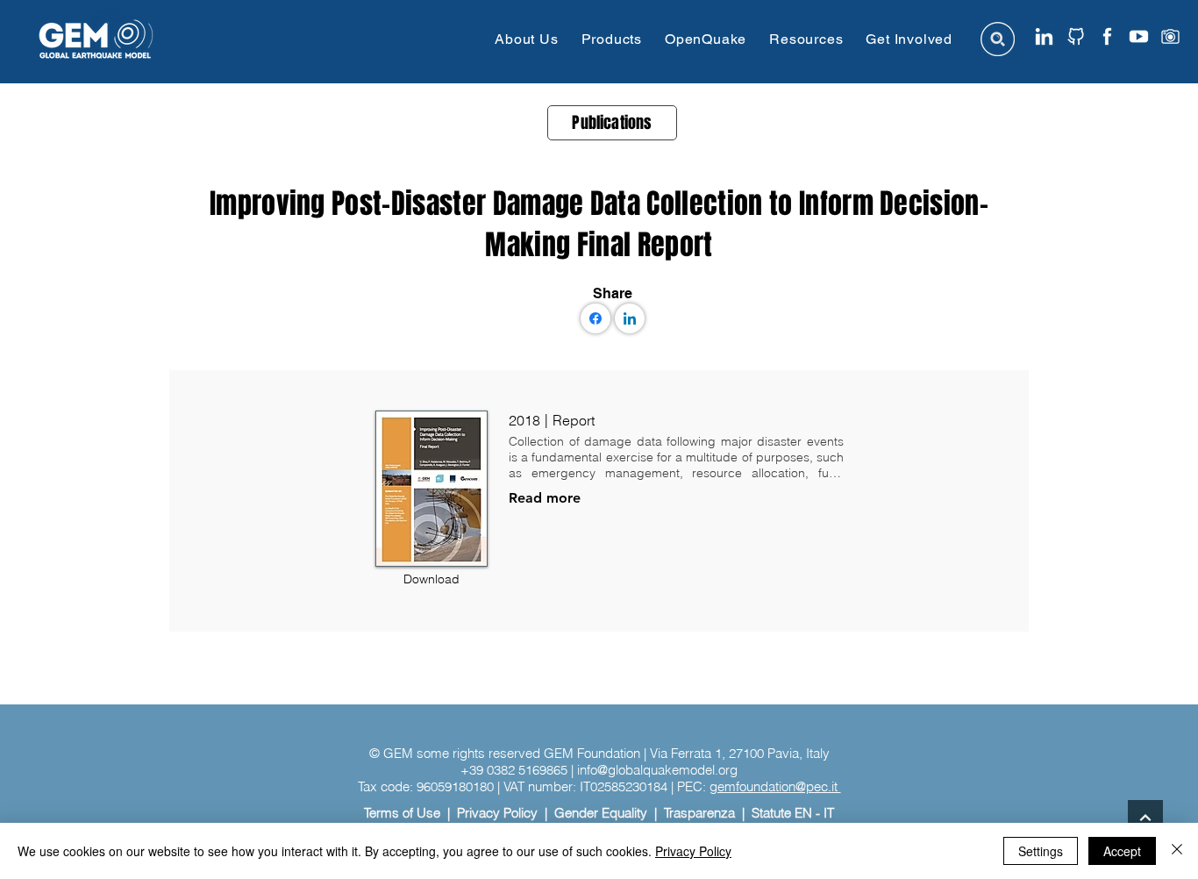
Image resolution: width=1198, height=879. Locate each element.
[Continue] (1145, 817)
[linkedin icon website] (1044, 36)
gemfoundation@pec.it (775, 786)
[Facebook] (595, 318)
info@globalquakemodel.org (657, 769)
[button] (526, 39)
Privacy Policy (497, 812)
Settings (1040, 851)
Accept (1122, 851)
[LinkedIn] (630, 318)
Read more (545, 498)
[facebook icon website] (1107, 36)
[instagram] (1170, 36)
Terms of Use (402, 812)
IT (829, 812)
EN (803, 812)
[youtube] (1138, 36)
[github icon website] (1075, 36)
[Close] (1176, 851)
